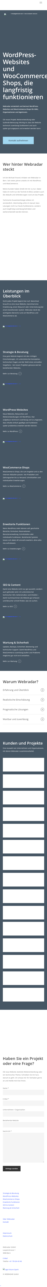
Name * (6, 1088)
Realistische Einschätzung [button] (16, 699)
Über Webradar (9, 1219)
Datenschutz (7, 1236)
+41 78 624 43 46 (15, 1261)
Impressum (7, 1233)
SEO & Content (8, 1205)
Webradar (8, 2)
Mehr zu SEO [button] (8, 606)
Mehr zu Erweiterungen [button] (12, 549)
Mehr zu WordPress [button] (10, 431)
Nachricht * (7, 1131)
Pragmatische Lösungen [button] (15, 709)
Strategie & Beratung (11, 1193)
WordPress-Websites (11, 1196)
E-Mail (5, 1258)
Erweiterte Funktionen (11, 1202)
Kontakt (6, 1222)
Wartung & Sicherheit (11, 1208)
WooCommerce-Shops (11, 1199)
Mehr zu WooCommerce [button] (12, 486)
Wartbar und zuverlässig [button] (15, 719)
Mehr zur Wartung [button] (10, 661)
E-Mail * (6, 1099)
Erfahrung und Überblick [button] (16, 689)
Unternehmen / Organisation (14, 1110)
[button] (41, 2)
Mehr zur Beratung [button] (10, 374)
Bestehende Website (11, 1120)
